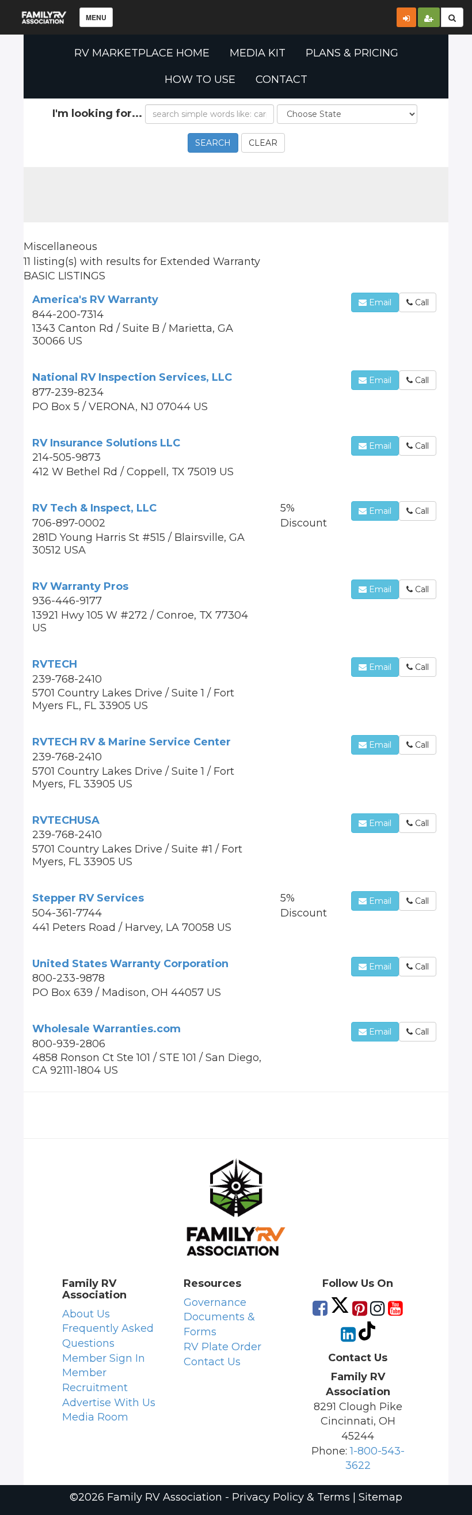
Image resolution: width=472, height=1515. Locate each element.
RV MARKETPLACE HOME (142, 53)
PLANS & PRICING (352, 53)
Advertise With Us (108, 1402)
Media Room (95, 1417)
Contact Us (212, 1361)
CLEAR (263, 143)
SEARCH (213, 143)
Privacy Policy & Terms (291, 1497)
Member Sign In (103, 1358)
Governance (215, 1302)
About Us (86, 1314)
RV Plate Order (222, 1346)
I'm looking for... (97, 113)
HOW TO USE (200, 79)
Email (379, 302)
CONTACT (281, 79)
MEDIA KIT (258, 53)
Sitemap (380, 1497)
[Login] (406, 17)
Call (421, 302)
